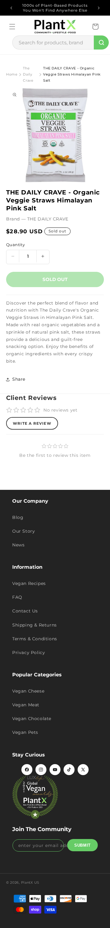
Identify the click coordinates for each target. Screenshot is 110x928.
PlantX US (30, 882)
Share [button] (18, 379)
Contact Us (25, 611)
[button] (12, 26)
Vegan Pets (25, 732)
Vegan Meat (25, 705)
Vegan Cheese (28, 691)
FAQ (17, 597)
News (18, 545)
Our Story (23, 531)
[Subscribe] (82, 845)
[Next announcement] (98, 8)
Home (11, 74)
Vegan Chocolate (31, 718)
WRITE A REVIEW (32, 423)
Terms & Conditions (34, 638)
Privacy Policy (28, 652)
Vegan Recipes (29, 583)
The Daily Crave (28, 74)
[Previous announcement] (11, 8)
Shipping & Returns (34, 625)
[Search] (101, 42)
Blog (17, 517)
